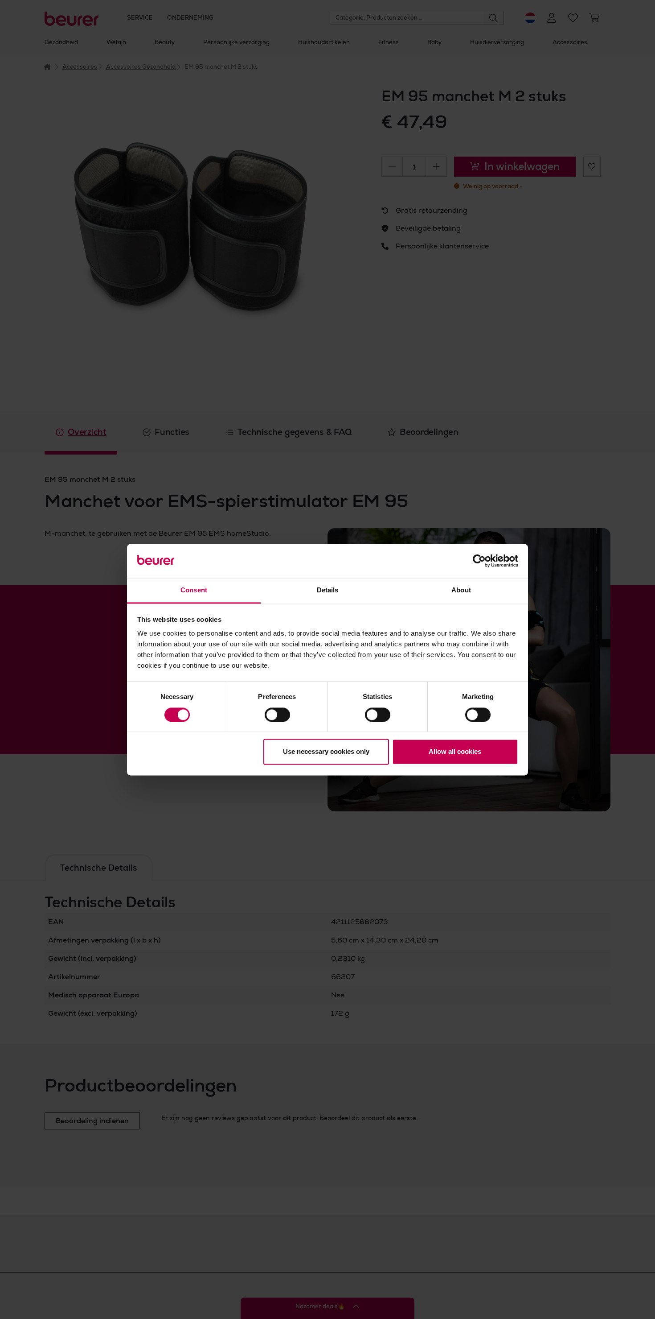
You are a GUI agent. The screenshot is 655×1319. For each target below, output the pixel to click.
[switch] (277, 714)
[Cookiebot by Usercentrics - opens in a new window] (479, 560)
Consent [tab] (193, 590)
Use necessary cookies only (326, 752)
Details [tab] (328, 590)
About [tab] (461, 590)
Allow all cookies (455, 752)
